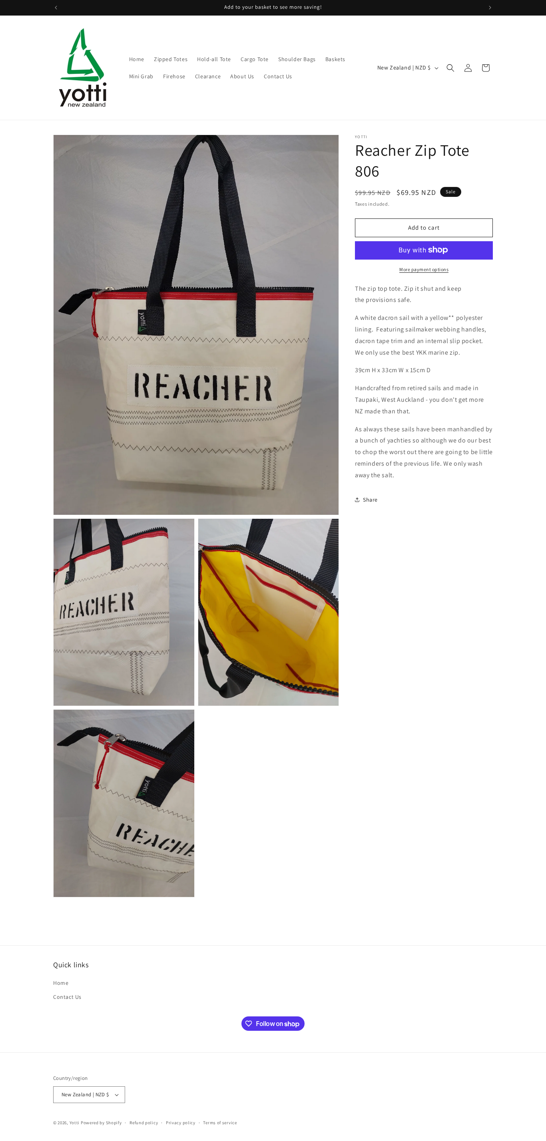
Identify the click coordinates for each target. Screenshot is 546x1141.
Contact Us (67, 997)
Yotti (75, 1122)
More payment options (423, 269)
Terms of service (220, 1122)
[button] (450, 68)
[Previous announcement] (56, 7)
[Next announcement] (490, 7)
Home (60, 983)
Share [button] (370, 499)
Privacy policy (180, 1122)
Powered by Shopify (101, 1122)
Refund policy (144, 1122)
